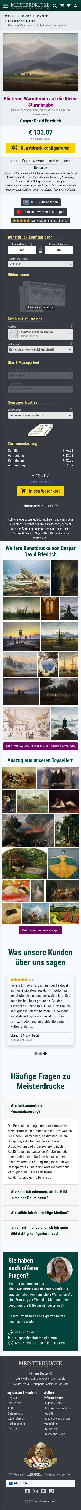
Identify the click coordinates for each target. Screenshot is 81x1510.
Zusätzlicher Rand (17, 258)
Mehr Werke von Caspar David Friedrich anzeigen (40, 746)
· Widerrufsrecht (15, 1419)
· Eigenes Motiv (53, 1403)
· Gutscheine (51, 1429)
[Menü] (5, 5)
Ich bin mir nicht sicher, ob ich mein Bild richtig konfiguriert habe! (39, 1230)
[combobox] (40, 264)
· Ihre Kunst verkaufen (57, 1408)
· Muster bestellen (54, 1434)
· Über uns (12, 1429)
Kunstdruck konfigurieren (43, 148)
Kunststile (26, 16)
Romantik (42, 16)
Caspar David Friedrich (21, 21)
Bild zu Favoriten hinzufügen (43, 212)
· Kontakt (11, 1398)
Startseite (9, 16)
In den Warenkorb (43, 491)
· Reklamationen (16, 1424)
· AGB (9, 1408)
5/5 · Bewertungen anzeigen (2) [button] (49, 220)
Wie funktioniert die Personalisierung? (26, 1108)
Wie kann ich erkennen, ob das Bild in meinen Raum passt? (39, 1194)
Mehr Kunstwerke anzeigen (40, 930)
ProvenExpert (32, 1035)
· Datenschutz (14, 1413)
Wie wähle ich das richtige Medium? (40, 1212)
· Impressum (13, 1403)
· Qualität (49, 1413)
